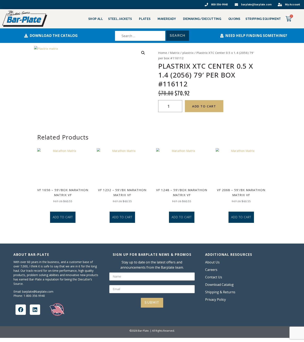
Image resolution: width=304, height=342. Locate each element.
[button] (143, 53)
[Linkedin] (35, 309)
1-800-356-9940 (34, 296)
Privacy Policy (215, 299)
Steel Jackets (120, 19)
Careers (211, 269)
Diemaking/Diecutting (202, 19)
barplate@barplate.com (37, 291)
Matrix (175, 53)
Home (162, 53)
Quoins (234, 19)
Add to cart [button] (63, 217)
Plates (145, 19)
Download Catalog (219, 284)
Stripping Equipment (263, 19)
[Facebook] (21, 309)
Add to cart (204, 106)
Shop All (95, 19)
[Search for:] (140, 36)
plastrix (188, 53)
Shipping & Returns (220, 292)
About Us (212, 262)
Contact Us (213, 277)
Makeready (167, 19)
